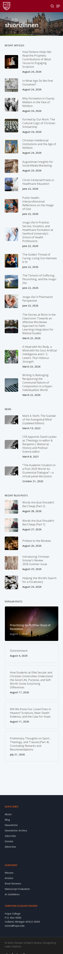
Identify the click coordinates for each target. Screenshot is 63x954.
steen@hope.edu (15, 925)
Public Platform (13, 946)
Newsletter (11, 825)
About (8, 814)
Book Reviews (13, 883)
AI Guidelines (12, 894)
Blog (7, 819)
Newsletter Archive (16, 830)
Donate (9, 841)
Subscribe (10, 835)
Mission (9, 872)
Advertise (10, 846)
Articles (9, 878)
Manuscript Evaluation (17, 889)
